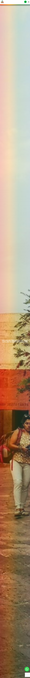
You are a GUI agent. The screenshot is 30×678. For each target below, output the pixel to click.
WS (27, 669)
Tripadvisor (25, 2)
